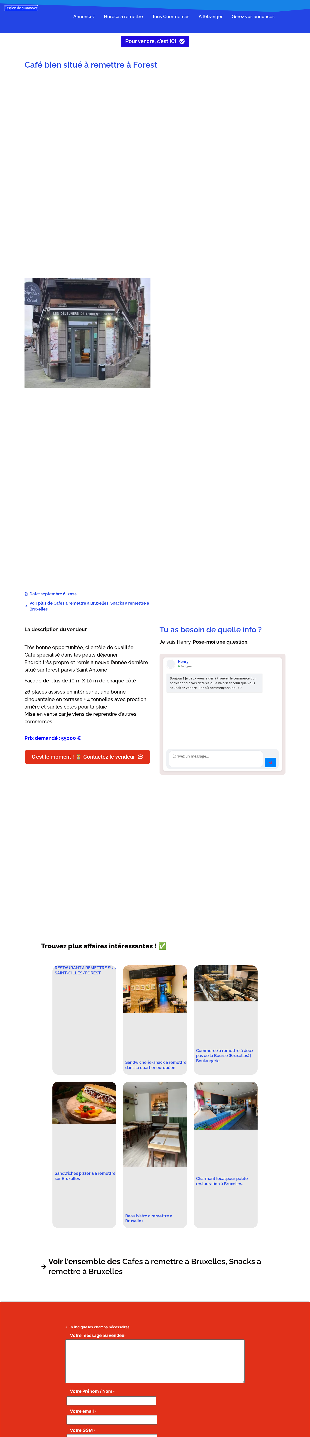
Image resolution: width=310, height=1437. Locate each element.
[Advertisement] (222, 109)
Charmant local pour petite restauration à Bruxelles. (222, 1181)
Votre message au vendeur (98, 1335)
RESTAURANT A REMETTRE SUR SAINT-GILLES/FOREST (85, 970)
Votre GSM (82, 1430)
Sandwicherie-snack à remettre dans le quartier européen (156, 1065)
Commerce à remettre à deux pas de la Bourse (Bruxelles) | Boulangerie (224, 1055)
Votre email (83, 1411)
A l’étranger (211, 16)
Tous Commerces (170, 16)
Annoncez (84, 16)
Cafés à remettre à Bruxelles (81, 603)
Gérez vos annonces (253, 16)
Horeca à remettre (123, 16)
